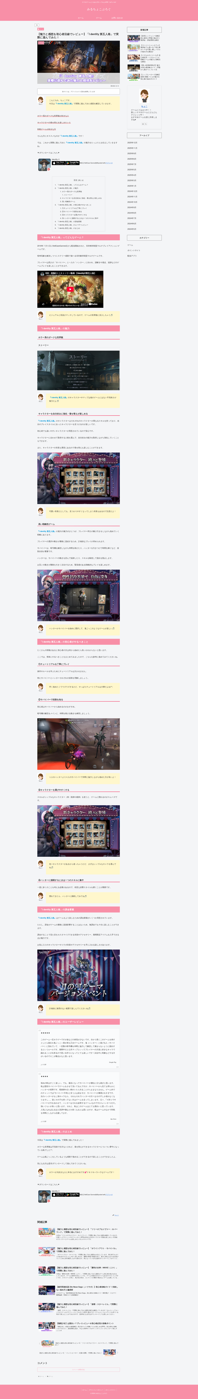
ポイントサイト (110, 1390)
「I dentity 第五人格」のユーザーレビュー (72, 225)
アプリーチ (109, 163)
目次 (75, 180)
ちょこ (144, 106)
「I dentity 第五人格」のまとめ (68, 228)
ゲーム (41, 29)
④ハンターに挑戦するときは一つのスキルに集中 (80, 218)
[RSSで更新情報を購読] (145, 124)
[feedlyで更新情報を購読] (143, 124)
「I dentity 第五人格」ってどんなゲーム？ (72, 184)
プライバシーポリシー (96, 1390)
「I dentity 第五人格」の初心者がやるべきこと (74, 204)
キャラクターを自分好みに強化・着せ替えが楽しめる (82, 198)
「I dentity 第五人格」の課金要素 (69, 221)
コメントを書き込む (78, 1369)
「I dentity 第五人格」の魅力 (67, 188)
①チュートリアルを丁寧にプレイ (74, 208)
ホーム (84, 1390)
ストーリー (68, 194)
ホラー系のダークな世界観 (72, 191)
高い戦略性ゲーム (68, 201)
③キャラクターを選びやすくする (74, 214)
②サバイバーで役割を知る (72, 211)
